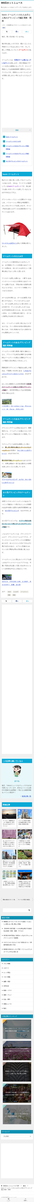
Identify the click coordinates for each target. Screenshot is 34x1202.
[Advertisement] (17, 101)
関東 (9, 595)
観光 (4, 27)
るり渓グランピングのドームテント (17, 161)
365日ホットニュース (12, 3)
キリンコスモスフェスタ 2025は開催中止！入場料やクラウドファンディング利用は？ (17, 1051)
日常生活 (6, 986)
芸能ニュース (8, 1004)
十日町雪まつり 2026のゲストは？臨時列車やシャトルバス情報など (24, 843)
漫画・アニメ (8, 995)
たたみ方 (16, 591)
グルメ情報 (7, 963)
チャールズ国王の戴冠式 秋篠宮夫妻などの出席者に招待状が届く (25, 822)
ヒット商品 (7, 972)
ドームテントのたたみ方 (13, 141)
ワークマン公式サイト (9, 243)
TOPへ (25, 1200)
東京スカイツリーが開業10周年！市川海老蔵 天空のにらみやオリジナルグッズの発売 (9, 863)
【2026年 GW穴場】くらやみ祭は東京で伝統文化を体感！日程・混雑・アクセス (17, 1094)
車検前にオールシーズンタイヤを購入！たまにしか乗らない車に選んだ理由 (17, 1072)
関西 (14, 595)
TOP (11, 1186)
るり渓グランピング (12, 510)
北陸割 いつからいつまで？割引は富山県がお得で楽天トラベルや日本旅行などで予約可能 (25, 884)
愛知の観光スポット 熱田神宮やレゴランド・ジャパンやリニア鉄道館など (10, 899)
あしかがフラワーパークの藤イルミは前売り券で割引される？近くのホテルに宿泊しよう (9, 843)
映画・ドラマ (8, 990)
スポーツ (6, 968)
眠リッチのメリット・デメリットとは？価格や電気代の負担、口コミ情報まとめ (17, 1030)
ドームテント (24, 591)
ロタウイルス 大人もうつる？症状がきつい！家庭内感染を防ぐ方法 (17, 1115)
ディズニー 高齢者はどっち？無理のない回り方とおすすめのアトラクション (9, 823)
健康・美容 (7, 981)
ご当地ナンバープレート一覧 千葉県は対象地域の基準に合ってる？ (9, 883)
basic (9, 591)
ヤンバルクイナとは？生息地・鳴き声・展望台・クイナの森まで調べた (24, 863)
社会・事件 (7, 999)
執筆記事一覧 (26, 796)
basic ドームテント (12, 137)
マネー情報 (7, 977)
